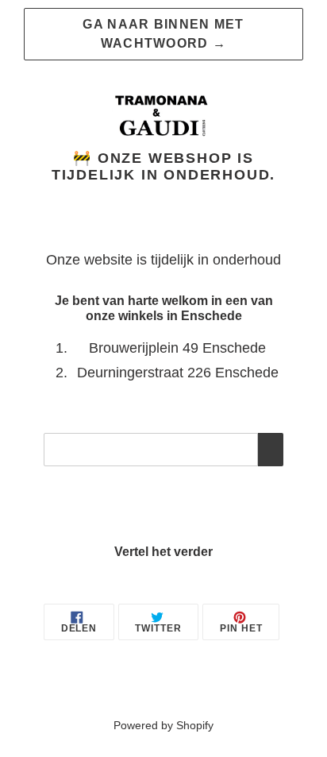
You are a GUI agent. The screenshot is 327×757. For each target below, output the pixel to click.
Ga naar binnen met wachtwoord (163, 33)
